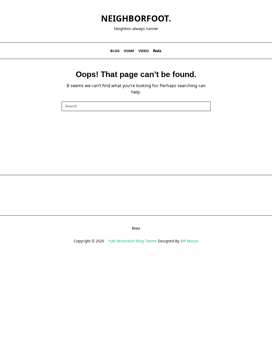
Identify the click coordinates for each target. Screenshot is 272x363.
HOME (129, 50)
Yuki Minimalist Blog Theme (132, 240)
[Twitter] (240, 51)
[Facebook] (233, 51)
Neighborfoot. (136, 18)
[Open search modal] (264, 50)
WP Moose (189, 240)
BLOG (115, 50)
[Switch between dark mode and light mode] (257, 50)
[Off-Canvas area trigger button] (8, 50)
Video (143, 50)
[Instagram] (246, 51)
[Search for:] (136, 106)
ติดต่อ (157, 50)
